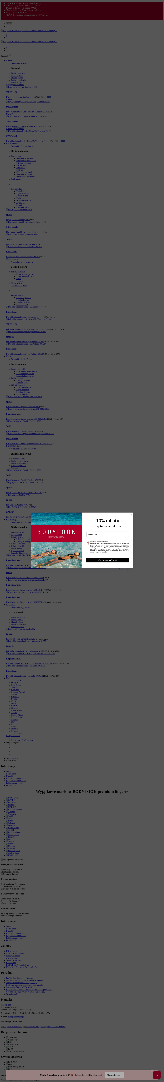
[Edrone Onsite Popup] (82, 541)
